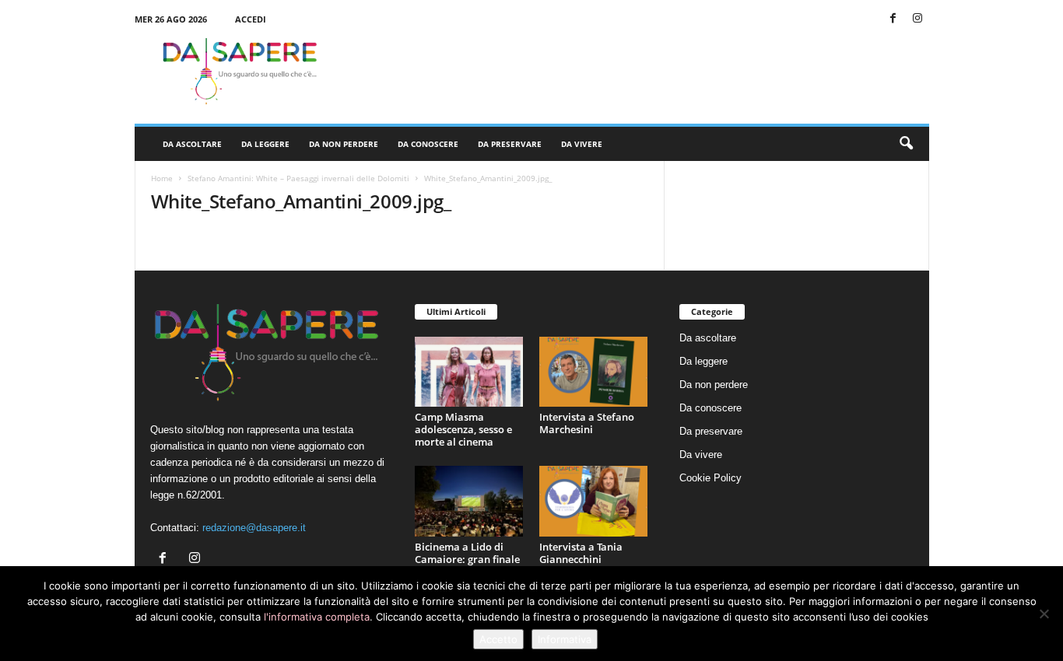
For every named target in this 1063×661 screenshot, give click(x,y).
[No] (1043, 613)
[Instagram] (917, 19)
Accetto (498, 639)
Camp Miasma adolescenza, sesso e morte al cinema (463, 429)
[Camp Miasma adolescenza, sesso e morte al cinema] (469, 372)
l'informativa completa (317, 616)
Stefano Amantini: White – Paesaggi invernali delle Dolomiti (298, 178)
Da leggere (265, 143)
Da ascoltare (192, 143)
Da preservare (510, 143)
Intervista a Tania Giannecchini (581, 553)
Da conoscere (428, 143)
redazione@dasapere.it (254, 527)
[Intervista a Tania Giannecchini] (593, 501)
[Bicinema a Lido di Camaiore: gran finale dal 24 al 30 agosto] (469, 501)
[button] (906, 144)
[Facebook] (893, 19)
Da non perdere (343, 143)
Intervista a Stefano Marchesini (586, 423)
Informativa (564, 639)
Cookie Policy (710, 478)
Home (162, 178)
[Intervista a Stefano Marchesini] (593, 372)
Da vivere (581, 143)
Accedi (250, 19)
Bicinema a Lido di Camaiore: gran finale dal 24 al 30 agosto (467, 559)
